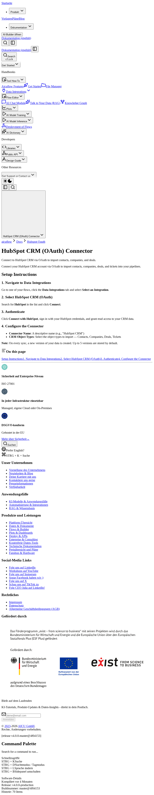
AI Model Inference (16, 121)
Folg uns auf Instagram (22, 574)
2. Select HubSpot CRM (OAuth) (80, 358)
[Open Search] (5, 43)
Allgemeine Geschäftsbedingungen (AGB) (34, 608)
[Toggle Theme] (8, 181)
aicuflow (7, 241)
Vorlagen (7, 18)
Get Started (8, 65)
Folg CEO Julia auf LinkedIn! (27, 587)
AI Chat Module (16, 103)
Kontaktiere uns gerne (22, 480)
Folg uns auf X (18, 581)
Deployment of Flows (19, 126)
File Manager (54, 86)
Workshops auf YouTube (23, 570)
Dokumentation (19, 27)
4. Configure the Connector (134, 358)
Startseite (7, 3)
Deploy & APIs (18, 536)
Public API (12, 154)
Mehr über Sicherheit (15, 439)
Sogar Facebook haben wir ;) (26, 577)
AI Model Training (16, 115)
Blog (22, 18)
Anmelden (8, 719)
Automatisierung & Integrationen (28, 504)
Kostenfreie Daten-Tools (23, 542)
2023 (8, 726)
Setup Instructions (12, 358)
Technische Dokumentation (25, 546)
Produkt (15, 12)
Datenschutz (16, 605)
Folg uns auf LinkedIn (22, 567)
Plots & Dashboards (21, 532)
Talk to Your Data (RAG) (45, 103)
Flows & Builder (19, 529)
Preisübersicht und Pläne (23, 549)
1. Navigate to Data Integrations (41, 358)
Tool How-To (13, 81)
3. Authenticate (109, 358)
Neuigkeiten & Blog (21, 473)
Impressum (15, 602)
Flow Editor (12, 97)
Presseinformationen (21, 483)
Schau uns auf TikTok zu (24, 584)
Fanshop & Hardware (22, 553)
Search (10, 58)
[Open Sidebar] (13, 43)
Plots (9, 109)
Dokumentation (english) (16, 38)
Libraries (11, 148)
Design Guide (13, 160)
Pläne (15, 18)
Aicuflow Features (12, 86)
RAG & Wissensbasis (22, 508)
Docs (19, 241)
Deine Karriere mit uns (22, 476)
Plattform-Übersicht (20, 522)
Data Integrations (16, 91)
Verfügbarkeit (17, 486)
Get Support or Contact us (16, 176)
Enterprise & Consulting (23, 539)
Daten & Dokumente (21, 526)
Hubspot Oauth (36, 241)
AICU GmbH (26, 726)
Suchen (12, 445)
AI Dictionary (13, 132)
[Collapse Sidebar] (34, 49)
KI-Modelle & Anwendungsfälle (28, 501)
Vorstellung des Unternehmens (27, 470)
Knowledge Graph (76, 103)
